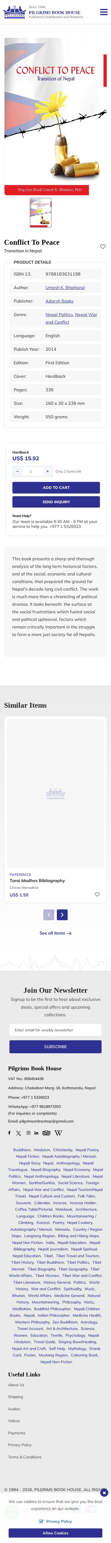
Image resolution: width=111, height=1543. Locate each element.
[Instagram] (28, 1132)
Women (20, 1335)
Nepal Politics (59, 314)
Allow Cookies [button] (55, 1533)
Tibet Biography (41, 1269)
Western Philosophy (32, 1322)
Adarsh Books (60, 301)
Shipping (15, 1396)
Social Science (70, 1182)
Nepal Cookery (79, 1222)
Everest (43, 1222)
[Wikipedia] (58, 1132)
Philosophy (71, 1302)
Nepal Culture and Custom (52, 1196)
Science (87, 1328)
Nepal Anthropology (41, 1176)
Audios (14, 1408)
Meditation (21, 1308)
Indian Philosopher (54, 1315)
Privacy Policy (20, 1444)
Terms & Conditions (24, 1457)
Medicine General (69, 1295)
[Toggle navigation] (102, 12)
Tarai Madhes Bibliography (37, 880)
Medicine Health (87, 1315)
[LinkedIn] (36, 1132)
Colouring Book (84, 1355)
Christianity (62, 1149)
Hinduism (42, 1149)
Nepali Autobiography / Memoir (69, 1156)
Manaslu (62, 1229)
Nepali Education (71, 1242)
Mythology (77, 1348)
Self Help (57, 1348)
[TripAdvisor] (46, 1132)
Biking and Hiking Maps (78, 1235)
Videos (14, 1420)
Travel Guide (44, 1341)
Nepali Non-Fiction (56, 1361)
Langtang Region (39, 1235)
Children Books (50, 1216)
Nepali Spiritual (84, 1249)
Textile (56, 1335)
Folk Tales (86, 1196)
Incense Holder (83, 1202)
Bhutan (18, 1295)
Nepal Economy (76, 1169)
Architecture (86, 1209)
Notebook (64, 1209)
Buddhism (21, 1149)
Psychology (75, 1335)
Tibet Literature (26, 1282)
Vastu (89, 1302)
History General (56, 1282)
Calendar (42, 1202)
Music (90, 1288)
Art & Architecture (62, 1328)
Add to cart (56, 487)
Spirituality (72, 1288)
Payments (16, 1433)
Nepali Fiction (27, 1156)
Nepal (48, 1163)
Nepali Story (29, 1163)
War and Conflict (45, 1288)
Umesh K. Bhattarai (65, 287)
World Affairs (39, 1295)
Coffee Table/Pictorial (33, 1209)
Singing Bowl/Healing (77, 1341)
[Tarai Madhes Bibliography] (55, 793)
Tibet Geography (72, 1269)
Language (25, 1216)
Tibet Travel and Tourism (77, 1255)
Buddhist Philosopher (52, 1308)
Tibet (48, 1255)
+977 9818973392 (45, 1106)
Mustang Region (53, 1355)
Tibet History (22, 1262)
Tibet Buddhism (50, 1262)
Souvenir (23, 1202)
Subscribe (55, 1046)
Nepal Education (27, 1255)
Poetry (58, 1222)
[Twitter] (19, 1132)
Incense (60, 1202)
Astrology (89, 1322)
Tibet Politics (78, 1262)
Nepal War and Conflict (43, 1189)
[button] (62, 914)
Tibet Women (47, 1275)
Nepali (29, 1315)
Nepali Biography (45, 1169)
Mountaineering (45, 1302)
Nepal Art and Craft (29, 1348)
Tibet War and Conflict (82, 1275)
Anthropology (67, 1163)
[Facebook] (9, 1132)
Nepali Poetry (86, 1149)
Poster (30, 1355)
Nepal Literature (75, 1176)
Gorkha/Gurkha (42, 1182)
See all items (52, 933)
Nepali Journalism (53, 1249)
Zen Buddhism (65, 1322)
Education (38, 1335)
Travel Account (30, 1328)
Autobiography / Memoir (31, 1229)
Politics (80, 1282)
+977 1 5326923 (35, 1097)
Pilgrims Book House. (58, 1489)
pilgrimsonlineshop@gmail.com (46, 1121)
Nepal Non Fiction (27, 1242)
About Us (16, 1384)
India (50, 1242)
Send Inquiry (56, 501)
